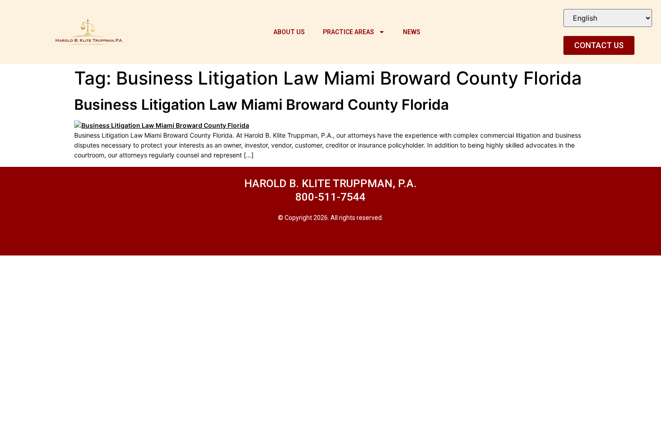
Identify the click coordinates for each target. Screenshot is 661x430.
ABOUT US (289, 32)
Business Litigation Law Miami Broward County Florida (261, 104)
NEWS (411, 32)
